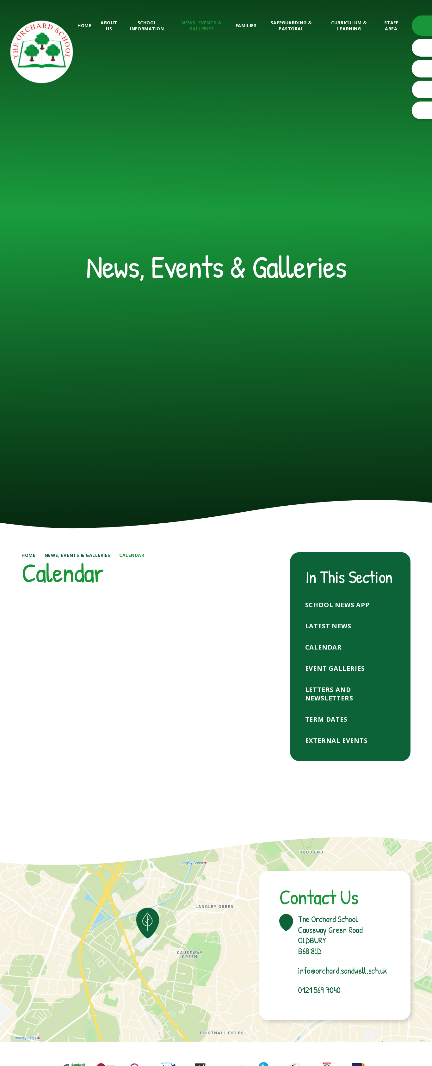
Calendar (131, 555)
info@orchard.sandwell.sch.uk (342, 970)
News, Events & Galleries (77, 555)
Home (28, 555)
